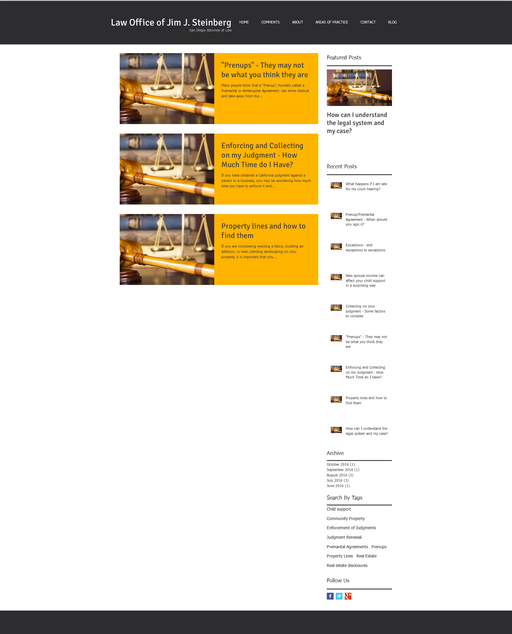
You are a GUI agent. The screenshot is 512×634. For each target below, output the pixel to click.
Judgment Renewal (344, 537)
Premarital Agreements (347, 547)
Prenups (379, 547)
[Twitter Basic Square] (339, 596)
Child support (339, 509)
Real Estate (366, 556)
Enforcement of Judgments (351, 528)
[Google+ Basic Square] (348, 596)
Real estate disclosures (347, 566)
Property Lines (340, 556)
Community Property (346, 519)
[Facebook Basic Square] (330, 596)
